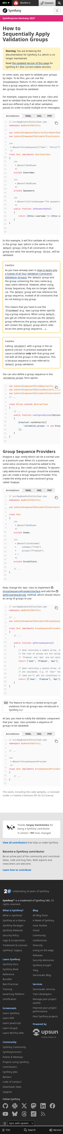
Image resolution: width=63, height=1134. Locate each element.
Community (9, 1042)
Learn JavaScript (12, 1023)
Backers (7, 1076)
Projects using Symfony (16, 1062)
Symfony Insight (42, 965)
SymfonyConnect (12, 1051)
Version (57, 1129)
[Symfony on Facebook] (52, 1106)
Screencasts (9, 1008)
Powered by (40, 1024)
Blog (35, 910)
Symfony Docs (10, 964)
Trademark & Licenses (15, 945)
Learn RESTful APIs (13, 1033)
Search (32, 1129)
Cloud (36, 930)
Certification (9, 999)
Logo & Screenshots (14, 940)
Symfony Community (14, 1047)
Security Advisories (43, 960)
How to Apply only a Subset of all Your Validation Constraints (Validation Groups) (31, 274)
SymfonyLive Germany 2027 (19, 18)
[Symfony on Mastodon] (33, 1106)
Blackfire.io (25, 3)
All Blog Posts (40, 915)
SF (5, 2)
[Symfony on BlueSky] (14, 1114)
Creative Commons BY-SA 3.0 (28, 795)
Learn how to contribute (17, 869)
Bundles (7, 979)
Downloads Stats (12, 1086)
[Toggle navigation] (57, 10)
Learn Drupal (10, 1028)
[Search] (59, 3)
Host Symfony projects (45, 1016)
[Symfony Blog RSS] (43, 1114)
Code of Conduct (12, 1081)
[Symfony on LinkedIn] (43, 1106)
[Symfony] (27, 10)
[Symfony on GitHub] (5, 1106)
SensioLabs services (44, 989)
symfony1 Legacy (12, 950)
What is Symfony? (13, 910)
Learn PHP (8, 1018)
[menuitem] (16, 915)
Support (7, 1091)
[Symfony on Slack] (14, 1106)
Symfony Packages (13, 925)
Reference (8, 974)
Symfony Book (10, 969)
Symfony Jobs (10, 1071)
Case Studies (40, 925)
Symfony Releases (13, 930)
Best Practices (10, 984)
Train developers (42, 994)
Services (37, 984)
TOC (8, 1129)
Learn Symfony (11, 959)
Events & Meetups (13, 1057)
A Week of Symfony (43, 920)
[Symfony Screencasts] (33, 1114)
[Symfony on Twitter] (24, 1106)
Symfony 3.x (34, 54)
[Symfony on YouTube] (5, 1114)
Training (7, 989)
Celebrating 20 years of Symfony (31, 891)
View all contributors (15, 842)
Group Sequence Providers (29, 451)
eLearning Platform (13, 994)
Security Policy (11, 935)
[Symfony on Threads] (24, 1114)
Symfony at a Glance (14, 920)
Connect (49, 3)
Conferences (40, 940)
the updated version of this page (30, 63)
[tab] (12, 116)
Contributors (10, 1066)
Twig (35, 970)
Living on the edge (43, 950)
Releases (38, 955)
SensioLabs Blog (42, 975)
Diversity (38, 945)
